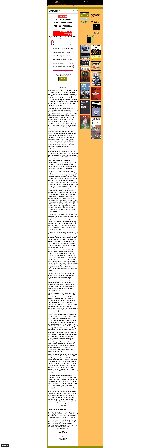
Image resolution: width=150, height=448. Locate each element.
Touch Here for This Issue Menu (53, 11)
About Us (101, 5)
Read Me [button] (6, 445)
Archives (49, 5)
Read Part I (63, 87)
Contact (57, 426)
